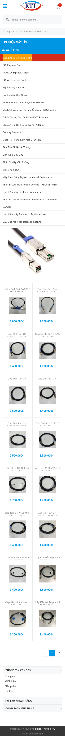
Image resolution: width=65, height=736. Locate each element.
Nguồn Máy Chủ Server (15, 95)
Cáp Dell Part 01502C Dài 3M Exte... (47, 425)
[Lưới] (3, 50)
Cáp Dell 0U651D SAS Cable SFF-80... (47, 335)
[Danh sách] (7, 50)
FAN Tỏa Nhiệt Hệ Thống (16, 147)
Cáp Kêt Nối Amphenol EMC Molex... (47, 559)
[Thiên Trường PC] (29, 5)
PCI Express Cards (13, 65)
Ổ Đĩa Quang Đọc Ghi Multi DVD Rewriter (25, 117)
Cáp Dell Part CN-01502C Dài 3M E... (17, 425)
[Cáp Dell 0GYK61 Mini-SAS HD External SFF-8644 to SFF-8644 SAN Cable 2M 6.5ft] (18, 529)
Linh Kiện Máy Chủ (13, 154)
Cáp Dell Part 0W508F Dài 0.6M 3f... (17, 290)
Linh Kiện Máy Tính (16, 42)
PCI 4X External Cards (15, 80)
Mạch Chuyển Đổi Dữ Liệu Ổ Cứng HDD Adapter (29, 110)
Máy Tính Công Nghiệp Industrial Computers (27, 177)
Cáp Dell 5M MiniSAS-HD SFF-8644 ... (47, 469)
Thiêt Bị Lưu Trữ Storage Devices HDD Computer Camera (30, 203)
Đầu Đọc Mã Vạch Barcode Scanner (22, 221)
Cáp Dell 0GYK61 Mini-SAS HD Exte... (17, 514)
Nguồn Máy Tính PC (14, 87)
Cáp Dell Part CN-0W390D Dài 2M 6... (18, 335)
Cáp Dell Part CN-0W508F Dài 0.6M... (47, 290)
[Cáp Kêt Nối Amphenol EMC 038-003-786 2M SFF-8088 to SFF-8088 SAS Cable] (47, 618)
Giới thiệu (10, 681)
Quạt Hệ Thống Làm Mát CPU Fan (22, 139)
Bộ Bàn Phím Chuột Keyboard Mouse (23, 102)
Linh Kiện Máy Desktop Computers (22, 192)
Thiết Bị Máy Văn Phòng (16, 162)
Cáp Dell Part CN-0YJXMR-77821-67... (47, 514)
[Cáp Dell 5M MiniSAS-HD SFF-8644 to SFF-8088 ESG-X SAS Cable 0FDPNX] (47, 484)
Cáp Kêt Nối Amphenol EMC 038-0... (47, 604)
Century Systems (12, 132)
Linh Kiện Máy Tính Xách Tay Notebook (24, 214)
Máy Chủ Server (11, 169)
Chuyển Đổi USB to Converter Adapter (24, 124)
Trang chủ (10, 676)
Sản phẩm (10, 686)
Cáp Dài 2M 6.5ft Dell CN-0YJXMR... (17, 559)
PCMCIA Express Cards (16, 72)
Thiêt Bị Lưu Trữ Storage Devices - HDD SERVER (30, 184)
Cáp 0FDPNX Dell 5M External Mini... (17, 469)
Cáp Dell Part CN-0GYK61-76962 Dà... (47, 380)
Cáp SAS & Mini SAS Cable (17, 57)
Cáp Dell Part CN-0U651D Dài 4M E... (18, 380)
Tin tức (9, 691)
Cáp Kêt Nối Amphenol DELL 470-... (17, 604)
